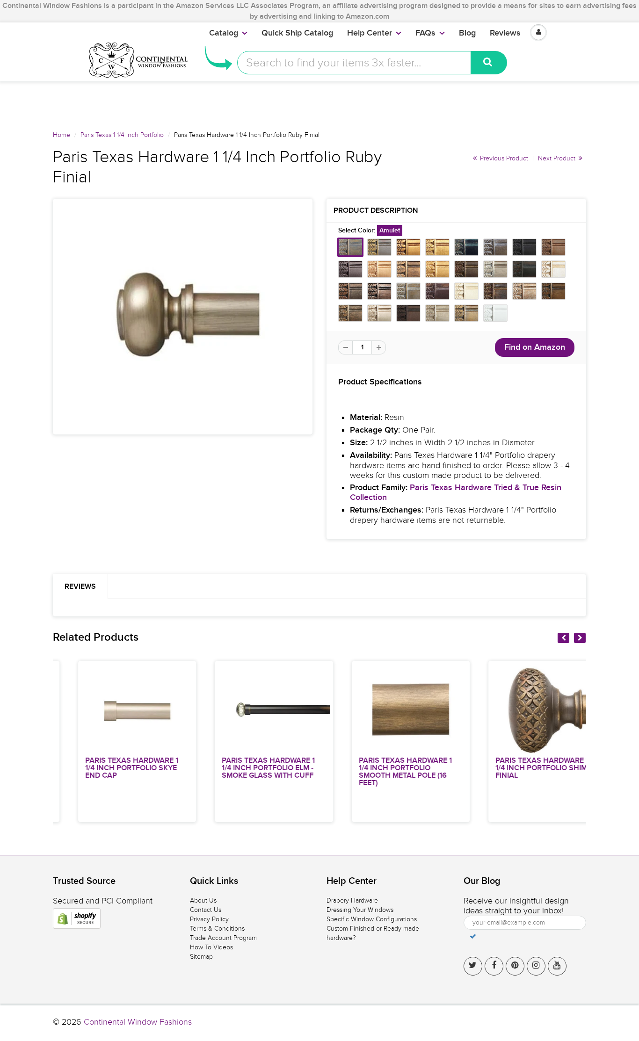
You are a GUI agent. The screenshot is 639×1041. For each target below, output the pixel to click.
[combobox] (354, 62)
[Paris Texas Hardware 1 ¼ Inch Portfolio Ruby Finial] (183, 316)
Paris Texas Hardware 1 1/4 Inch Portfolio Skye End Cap (108, 768)
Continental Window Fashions (138, 1022)
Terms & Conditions (217, 929)
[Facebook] (494, 966)
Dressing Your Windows (360, 910)
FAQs (425, 33)
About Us (203, 900)
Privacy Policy (209, 919)
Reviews (505, 33)
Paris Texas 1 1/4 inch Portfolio (122, 135)
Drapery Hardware (352, 900)
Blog (467, 33)
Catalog (223, 33)
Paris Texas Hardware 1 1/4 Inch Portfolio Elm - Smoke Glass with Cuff (245, 768)
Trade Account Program (223, 938)
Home (61, 135)
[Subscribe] (473, 936)
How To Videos (211, 947)
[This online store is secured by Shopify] (77, 918)
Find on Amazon (534, 347)
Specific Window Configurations (372, 919)
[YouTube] (557, 966)
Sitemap (201, 957)
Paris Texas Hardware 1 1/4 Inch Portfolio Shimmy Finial (524, 768)
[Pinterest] (515, 966)
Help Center (369, 33)
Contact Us (205, 910)
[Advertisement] (319, 102)
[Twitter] (473, 966)
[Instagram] (536, 966)
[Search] (489, 62)
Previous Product (503, 158)
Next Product (557, 158)
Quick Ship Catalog (297, 33)
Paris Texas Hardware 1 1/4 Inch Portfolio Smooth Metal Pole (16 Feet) (382, 772)
